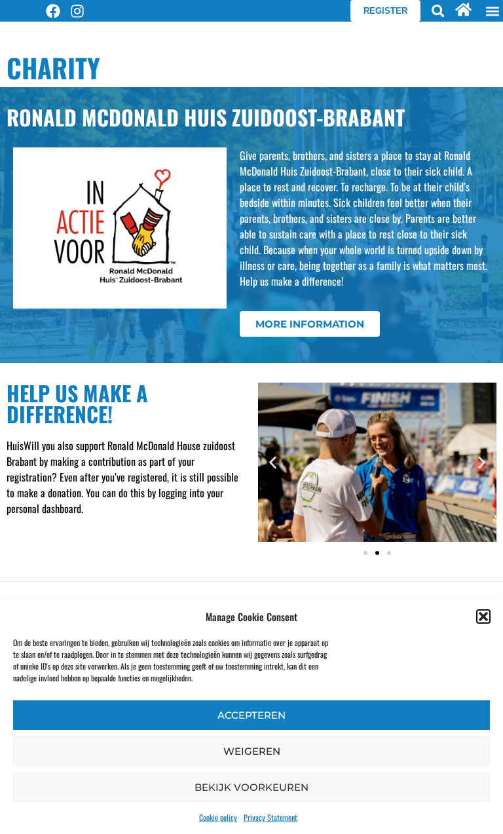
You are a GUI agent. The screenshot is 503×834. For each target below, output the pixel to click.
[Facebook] (53, 11)
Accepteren (251, 715)
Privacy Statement (270, 817)
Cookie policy (218, 817)
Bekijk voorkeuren (251, 787)
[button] (483, 616)
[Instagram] (77, 11)
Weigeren (251, 751)
